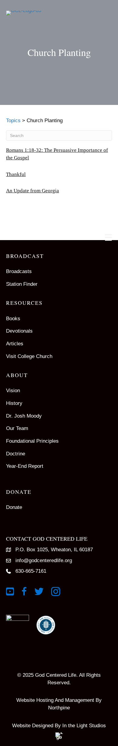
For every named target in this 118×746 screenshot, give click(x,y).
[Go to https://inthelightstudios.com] (59, 728)
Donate (14, 507)
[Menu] (108, 237)
